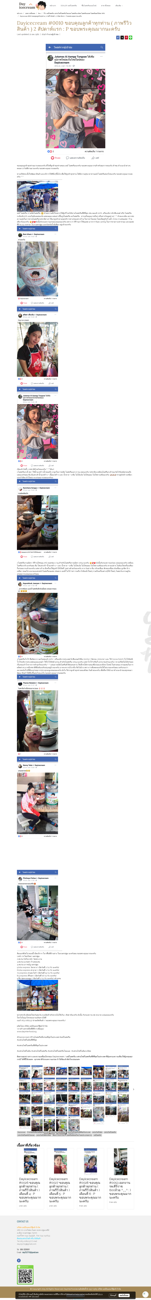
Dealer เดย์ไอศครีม (69, 6)
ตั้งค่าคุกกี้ (113, 1295)
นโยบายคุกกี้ (35, 1296)
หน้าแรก (53, 6)
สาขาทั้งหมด (106, 6)
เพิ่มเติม (118, 6)
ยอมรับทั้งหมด (124, 1295)
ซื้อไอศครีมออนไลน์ (89, 6)
